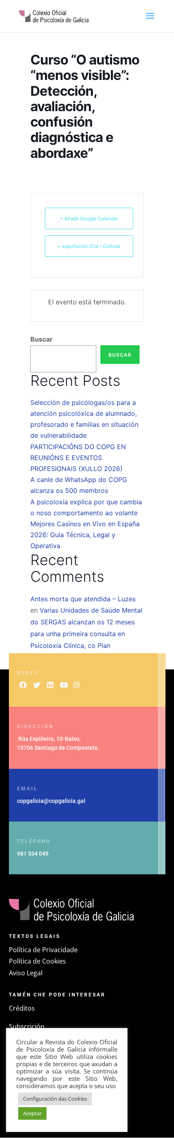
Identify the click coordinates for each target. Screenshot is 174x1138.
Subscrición (27, 1026)
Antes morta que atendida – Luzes (83, 599)
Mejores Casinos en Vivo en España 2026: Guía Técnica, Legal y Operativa (85, 535)
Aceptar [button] (32, 1113)
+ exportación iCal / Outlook (89, 246)
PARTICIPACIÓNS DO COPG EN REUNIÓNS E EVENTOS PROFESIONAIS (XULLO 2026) (78, 458)
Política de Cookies (37, 961)
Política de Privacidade (43, 949)
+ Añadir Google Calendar (89, 218)
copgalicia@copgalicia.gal (51, 801)
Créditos (22, 1008)
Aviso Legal (25, 972)
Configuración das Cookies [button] (55, 1098)
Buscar (41, 339)
